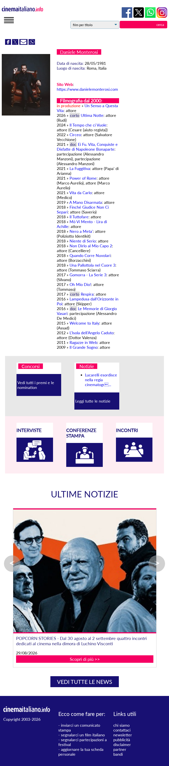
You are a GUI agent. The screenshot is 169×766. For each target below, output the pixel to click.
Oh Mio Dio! (80, 284)
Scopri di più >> (85, 659)
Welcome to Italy (84, 323)
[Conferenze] (84, 465)
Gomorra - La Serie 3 (88, 274)
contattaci (121, 730)
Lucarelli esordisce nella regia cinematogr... (101, 379)
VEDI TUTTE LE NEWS (84, 681)
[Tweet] (15, 43)
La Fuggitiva (80, 168)
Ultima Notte (92, 115)
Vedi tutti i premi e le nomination (35, 385)
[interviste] (35, 460)
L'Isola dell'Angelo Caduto (92, 332)
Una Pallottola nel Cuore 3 (92, 265)
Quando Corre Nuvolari (90, 255)
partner (119, 749)
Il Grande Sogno (83, 347)
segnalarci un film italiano (83, 734)
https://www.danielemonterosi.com (87, 89)
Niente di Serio (83, 240)
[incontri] (134, 460)
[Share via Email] (24, 43)
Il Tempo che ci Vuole (88, 125)
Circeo (75, 134)
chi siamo (121, 725)
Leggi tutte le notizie (92, 401)
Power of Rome (83, 178)
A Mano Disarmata (85, 202)
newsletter (122, 734)
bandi (118, 754)
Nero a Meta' (81, 231)
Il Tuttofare (79, 216)
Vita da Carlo (80, 192)
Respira (87, 294)
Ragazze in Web (83, 342)
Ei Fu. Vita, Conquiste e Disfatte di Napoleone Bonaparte (87, 147)
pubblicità (121, 739)
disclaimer (122, 744)
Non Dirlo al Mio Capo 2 (91, 245)
